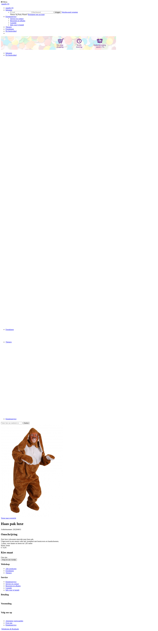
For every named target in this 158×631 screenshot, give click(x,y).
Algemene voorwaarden (14, 621)
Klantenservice (11, 17)
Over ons (9, 623)
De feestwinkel (11, 31)
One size (4, 557)
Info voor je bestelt (17, 25)
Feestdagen (10, 29)
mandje (5, 4)
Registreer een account (36, 14)
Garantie (13, 23)
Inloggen (9, 10)
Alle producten (11, 569)
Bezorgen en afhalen (17, 21)
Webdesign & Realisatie (10, 629)
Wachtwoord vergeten (70, 12)
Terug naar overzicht (8, 518)
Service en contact (16, 19)
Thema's (9, 27)
